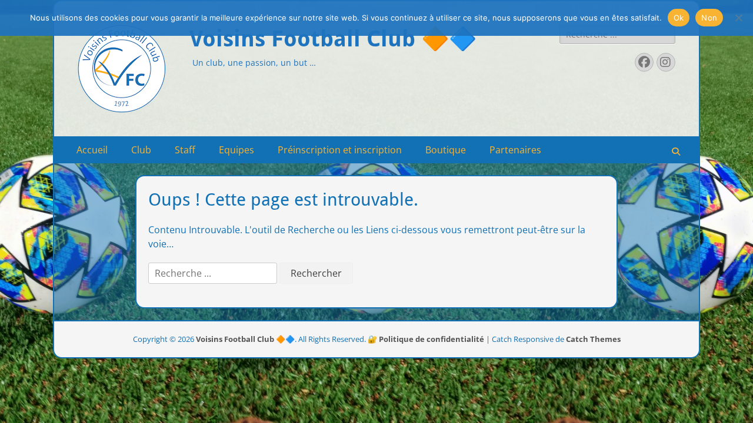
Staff (185, 149)
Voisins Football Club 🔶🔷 (333, 39)
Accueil (92, 149)
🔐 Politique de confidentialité (426, 339)
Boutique (445, 149)
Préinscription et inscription (340, 149)
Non (709, 17)
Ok (679, 17)
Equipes (236, 149)
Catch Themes (593, 339)
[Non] (738, 18)
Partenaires (515, 149)
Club (141, 149)
